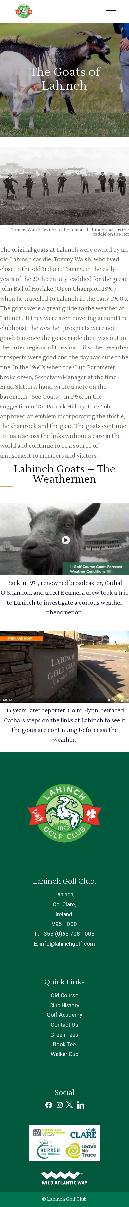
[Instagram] (60, 1107)
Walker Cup (64, 1054)
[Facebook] (49, 1107)
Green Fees (64, 1034)
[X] (70, 1107)
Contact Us (64, 1024)
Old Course (64, 995)
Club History (64, 1005)
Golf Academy (64, 1014)
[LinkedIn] (80, 1106)
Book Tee (64, 1044)
